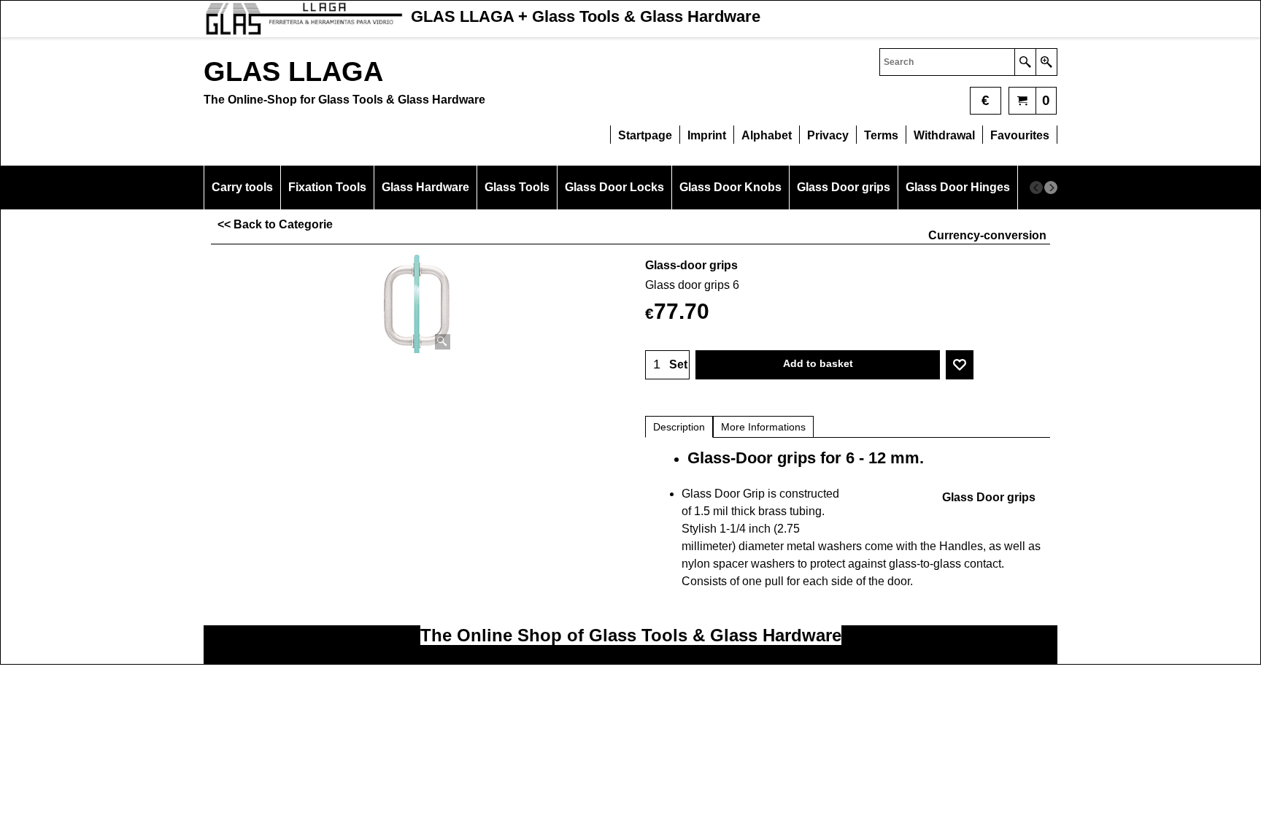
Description (679, 427)
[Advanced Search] (1046, 62)
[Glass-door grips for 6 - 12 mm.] (417, 302)
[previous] (1036, 187)
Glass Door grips (989, 497)
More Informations (763, 427)
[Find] (1025, 62)
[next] (1050, 187)
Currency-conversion (987, 235)
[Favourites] (959, 365)
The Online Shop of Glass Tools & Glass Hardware (630, 635)
